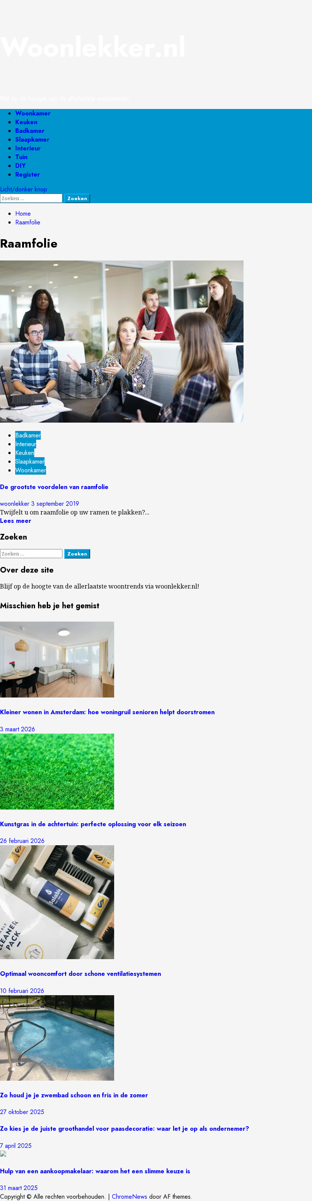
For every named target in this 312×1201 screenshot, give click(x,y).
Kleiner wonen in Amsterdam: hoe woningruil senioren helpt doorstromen (107, 712)
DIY (20, 165)
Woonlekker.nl (93, 47)
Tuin (21, 157)
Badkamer (30, 130)
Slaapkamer (32, 139)
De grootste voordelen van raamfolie (54, 487)
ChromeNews (129, 1196)
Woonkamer (33, 113)
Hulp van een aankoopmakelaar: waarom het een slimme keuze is (95, 1171)
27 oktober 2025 (22, 1112)
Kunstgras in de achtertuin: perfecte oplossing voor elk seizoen (93, 824)
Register (27, 174)
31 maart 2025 (19, 1188)
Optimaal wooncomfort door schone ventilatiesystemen (80, 973)
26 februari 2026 (22, 840)
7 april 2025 (16, 1145)
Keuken (26, 122)
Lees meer (15, 520)
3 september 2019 (55, 503)
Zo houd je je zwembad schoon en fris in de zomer (74, 1095)
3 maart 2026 (17, 729)
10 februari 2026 (22, 990)
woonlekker (15, 503)
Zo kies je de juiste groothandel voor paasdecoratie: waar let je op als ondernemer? (124, 1128)
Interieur (28, 148)
